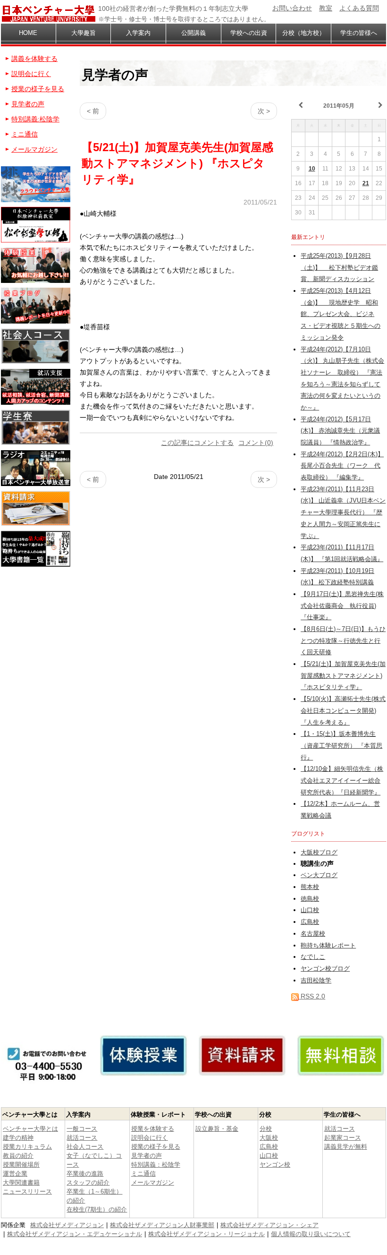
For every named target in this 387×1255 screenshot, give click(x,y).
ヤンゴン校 (275, 1164)
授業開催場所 (21, 1164)
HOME (28, 32)
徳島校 (310, 899)
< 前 (93, 111)
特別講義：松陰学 (155, 1164)
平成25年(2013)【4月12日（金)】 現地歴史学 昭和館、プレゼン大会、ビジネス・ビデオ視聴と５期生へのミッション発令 (340, 314)
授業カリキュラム (27, 1146)
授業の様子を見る (37, 89)
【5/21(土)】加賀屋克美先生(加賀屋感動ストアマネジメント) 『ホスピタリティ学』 (343, 676)
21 (365, 183)
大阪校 (269, 1137)
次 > (264, 111)
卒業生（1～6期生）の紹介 (94, 1196)
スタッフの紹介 (88, 1182)
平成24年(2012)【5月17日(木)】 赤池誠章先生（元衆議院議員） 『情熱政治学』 (340, 431)
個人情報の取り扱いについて (311, 1234)
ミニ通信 (24, 134)
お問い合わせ (292, 8)
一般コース (82, 1128)
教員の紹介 (18, 1155)
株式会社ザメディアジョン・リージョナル (206, 1234)
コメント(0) (255, 442)
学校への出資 (248, 32)
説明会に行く (31, 73)
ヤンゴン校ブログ (325, 968)
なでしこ (313, 957)
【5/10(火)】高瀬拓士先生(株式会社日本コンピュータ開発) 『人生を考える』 (343, 711)
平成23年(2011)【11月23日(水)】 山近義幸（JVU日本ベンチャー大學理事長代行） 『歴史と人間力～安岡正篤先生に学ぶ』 (343, 512)
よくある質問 (359, 8)
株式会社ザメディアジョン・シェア (269, 1225)
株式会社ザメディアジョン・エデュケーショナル (74, 1234)
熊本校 (310, 887)
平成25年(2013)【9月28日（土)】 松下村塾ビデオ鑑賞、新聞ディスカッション (339, 267)
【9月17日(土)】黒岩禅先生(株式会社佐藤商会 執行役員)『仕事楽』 (342, 606)
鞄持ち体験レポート (328, 945)
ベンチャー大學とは (30, 1128)
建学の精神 (18, 1137)
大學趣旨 (83, 32)
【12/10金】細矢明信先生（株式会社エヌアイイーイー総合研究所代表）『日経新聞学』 (342, 780)
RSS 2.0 (312, 996)
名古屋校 (313, 934)
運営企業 (15, 1173)
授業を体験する (152, 1128)
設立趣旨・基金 (216, 1128)
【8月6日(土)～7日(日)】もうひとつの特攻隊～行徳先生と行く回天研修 (343, 641)
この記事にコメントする (197, 442)
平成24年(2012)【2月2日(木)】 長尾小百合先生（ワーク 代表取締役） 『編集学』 (342, 466)
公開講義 (193, 32)
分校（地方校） (303, 32)
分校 (266, 1128)
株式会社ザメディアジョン (67, 1225)
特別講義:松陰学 (35, 119)
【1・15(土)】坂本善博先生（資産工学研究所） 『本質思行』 (341, 745)
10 (312, 168)
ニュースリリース (27, 1191)
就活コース (82, 1137)
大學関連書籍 (21, 1182)
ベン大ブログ (319, 875)
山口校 (310, 910)
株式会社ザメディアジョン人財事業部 (162, 1225)
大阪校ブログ (319, 852)
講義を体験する (34, 58)
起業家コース (342, 1137)
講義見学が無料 (345, 1146)
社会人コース (85, 1146)
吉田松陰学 (316, 980)
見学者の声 (27, 104)
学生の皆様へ (358, 32)
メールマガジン (34, 149)
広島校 (310, 922)
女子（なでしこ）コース (94, 1160)
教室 (325, 8)
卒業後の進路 (85, 1173)
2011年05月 (338, 105)
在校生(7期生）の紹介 (97, 1209)
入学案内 (138, 32)
